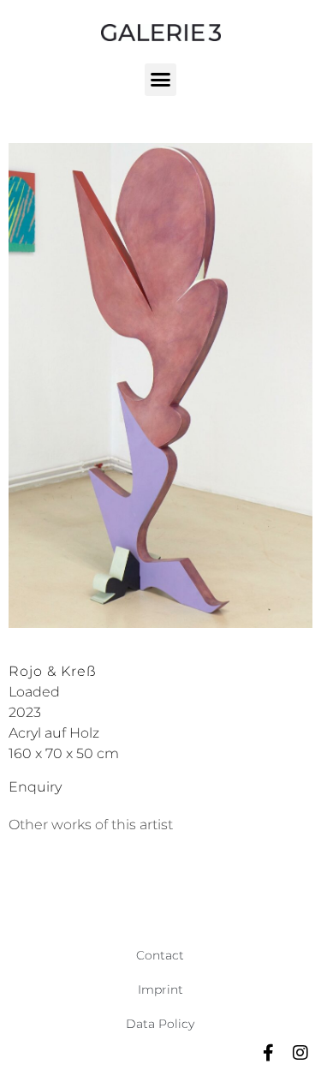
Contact (160, 955)
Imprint (160, 989)
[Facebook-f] (268, 1053)
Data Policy (160, 1023)
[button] (161, 79)
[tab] (91, 825)
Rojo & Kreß (53, 671)
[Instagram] (300, 1053)
